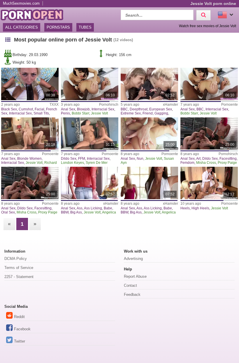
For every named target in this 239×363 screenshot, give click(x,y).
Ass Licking (93, 208)
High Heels (200, 208)
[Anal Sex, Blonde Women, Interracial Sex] (30, 133)
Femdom (187, 163)
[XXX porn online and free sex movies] (35, 14)
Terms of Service (18, 267)
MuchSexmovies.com (21, 3)
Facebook (22, 329)
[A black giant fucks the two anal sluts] (89, 84)
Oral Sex (8, 212)
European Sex (160, 109)
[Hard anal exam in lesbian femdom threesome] (209, 133)
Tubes (85, 27)
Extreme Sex (131, 113)
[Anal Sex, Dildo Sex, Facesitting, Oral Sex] (30, 183)
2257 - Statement (19, 277)
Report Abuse (135, 276)
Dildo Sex (68, 159)
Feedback (132, 294)
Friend (148, 113)
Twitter (19, 341)
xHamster (170, 105)
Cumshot (26, 109)
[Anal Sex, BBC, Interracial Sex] (209, 84)
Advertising (133, 258)
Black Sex (9, 109)
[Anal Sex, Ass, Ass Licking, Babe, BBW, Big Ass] (89, 183)
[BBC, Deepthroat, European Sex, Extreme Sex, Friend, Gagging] (149, 84)
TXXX (54, 105)
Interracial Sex (20, 113)
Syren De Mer (97, 163)
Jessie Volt (99, 113)
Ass (79, 208)
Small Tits (41, 113)
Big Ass (76, 212)
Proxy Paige (227, 163)
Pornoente (229, 105)
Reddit (19, 317)
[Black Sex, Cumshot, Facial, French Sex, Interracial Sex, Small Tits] (30, 84)
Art (198, 159)
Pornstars (58, 27)
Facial (39, 109)
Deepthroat (138, 109)
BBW (64, 212)
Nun (140, 159)
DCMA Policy (15, 258)
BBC (124, 109)
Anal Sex (68, 109)
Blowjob (83, 109)
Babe (108, 208)
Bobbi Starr (80, 113)
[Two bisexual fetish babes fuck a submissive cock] (89, 133)
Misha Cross (206, 163)
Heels (185, 208)
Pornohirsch (108, 105)
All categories (21, 27)
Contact (130, 285)
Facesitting (228, 159)
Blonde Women (29, 159)
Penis (65, 113)
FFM (81, 159)
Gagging (161, 113)
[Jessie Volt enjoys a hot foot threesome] (209, 183)
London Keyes (72, 163)
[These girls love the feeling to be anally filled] (149, 133)
